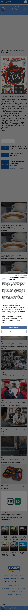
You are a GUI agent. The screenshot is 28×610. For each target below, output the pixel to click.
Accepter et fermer (14, 327)
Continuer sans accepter (21, 275)
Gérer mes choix (14, 331)
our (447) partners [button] (8, 282)
